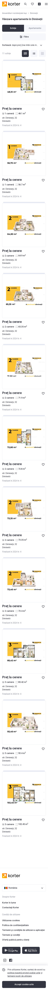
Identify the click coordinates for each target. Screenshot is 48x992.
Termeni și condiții (11, 935)
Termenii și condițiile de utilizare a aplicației (23, 930)
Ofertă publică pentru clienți (15, 940)
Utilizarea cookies (11, 920)
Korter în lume (9, 902)
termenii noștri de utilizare (19, 976)
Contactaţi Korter (10, 907)
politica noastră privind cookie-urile (23, 973)
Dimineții (34, 13)
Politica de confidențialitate (15, 925)
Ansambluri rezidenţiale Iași (14, 13)
